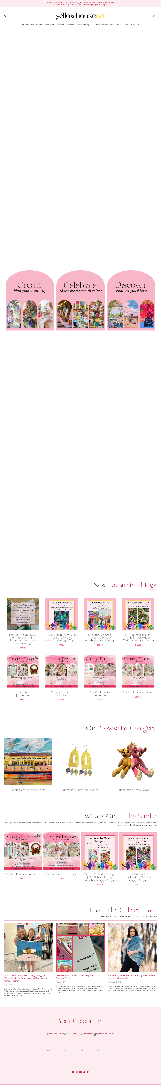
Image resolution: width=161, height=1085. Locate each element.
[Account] (149, 16)
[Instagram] (76, 1072)
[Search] (5, 16)
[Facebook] (73, 1072)
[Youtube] (80, 1072)
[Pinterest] (88, 1072)
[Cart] (154, 16)
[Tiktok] (84, 1072)
